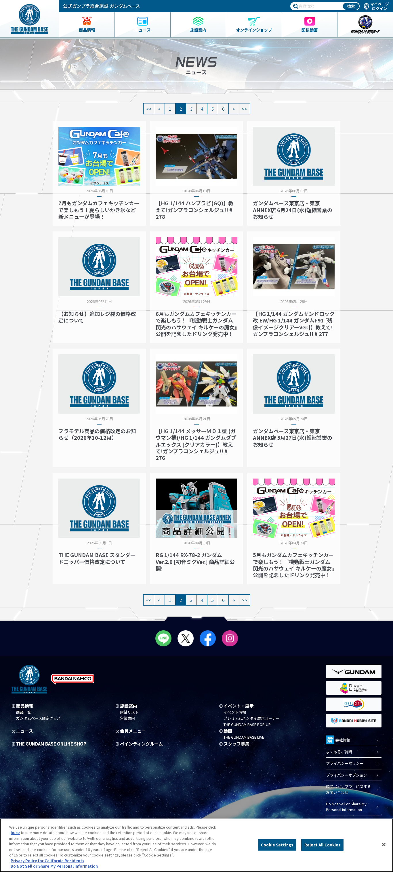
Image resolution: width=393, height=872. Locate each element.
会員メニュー (133, 730)
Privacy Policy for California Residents (47, 860)
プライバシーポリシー (344, 763)
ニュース (24, 730)
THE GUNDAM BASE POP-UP (247, 724)
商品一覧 (23, 712)
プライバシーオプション (346, 775)
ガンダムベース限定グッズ (38, 718)
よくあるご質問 (339, 751)
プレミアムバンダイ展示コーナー (252, 718)
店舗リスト (129, 712)
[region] (196, 845)
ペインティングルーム (141, 743)
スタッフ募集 (236, 743)
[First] (148, 108)
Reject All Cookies (322, 845)
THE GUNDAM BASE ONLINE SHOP (51, 743)
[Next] (234, 108)
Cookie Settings (277, 845)
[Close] (383, 844)
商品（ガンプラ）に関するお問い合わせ (348, 789)
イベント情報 (235, 712)
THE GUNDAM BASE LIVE (244, 737)
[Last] (244, 108)
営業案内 (127, 718)
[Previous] (159, 108)
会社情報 (342, 740)
